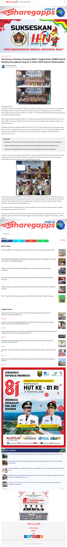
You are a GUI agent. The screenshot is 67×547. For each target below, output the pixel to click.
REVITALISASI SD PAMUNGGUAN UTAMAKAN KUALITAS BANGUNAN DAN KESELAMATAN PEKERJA (30, 149)
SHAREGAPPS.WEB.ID (38, 543)
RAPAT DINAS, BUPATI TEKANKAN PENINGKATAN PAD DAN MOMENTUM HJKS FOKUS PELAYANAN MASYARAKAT (35, 462)
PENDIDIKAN (8, 56)
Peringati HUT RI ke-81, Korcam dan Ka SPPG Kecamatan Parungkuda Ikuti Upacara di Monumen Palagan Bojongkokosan (26, 313)
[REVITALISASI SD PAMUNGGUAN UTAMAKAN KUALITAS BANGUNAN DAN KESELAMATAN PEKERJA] (62, 362)
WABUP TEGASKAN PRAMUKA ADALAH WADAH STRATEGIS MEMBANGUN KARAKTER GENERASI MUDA (31, 145)
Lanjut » (62, 488)
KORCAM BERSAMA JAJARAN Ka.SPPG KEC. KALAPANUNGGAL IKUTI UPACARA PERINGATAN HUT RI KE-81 (36, 469)
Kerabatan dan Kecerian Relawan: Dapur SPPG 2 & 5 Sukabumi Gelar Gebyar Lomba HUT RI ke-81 (28, 350)
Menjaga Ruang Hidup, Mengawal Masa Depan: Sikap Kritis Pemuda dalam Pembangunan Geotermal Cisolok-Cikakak (27, 341)
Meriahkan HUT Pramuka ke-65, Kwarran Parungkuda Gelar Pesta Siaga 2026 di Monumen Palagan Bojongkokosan (33, 142)
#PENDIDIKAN (5, 234)
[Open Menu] (2, 2)
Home (2, 56)
